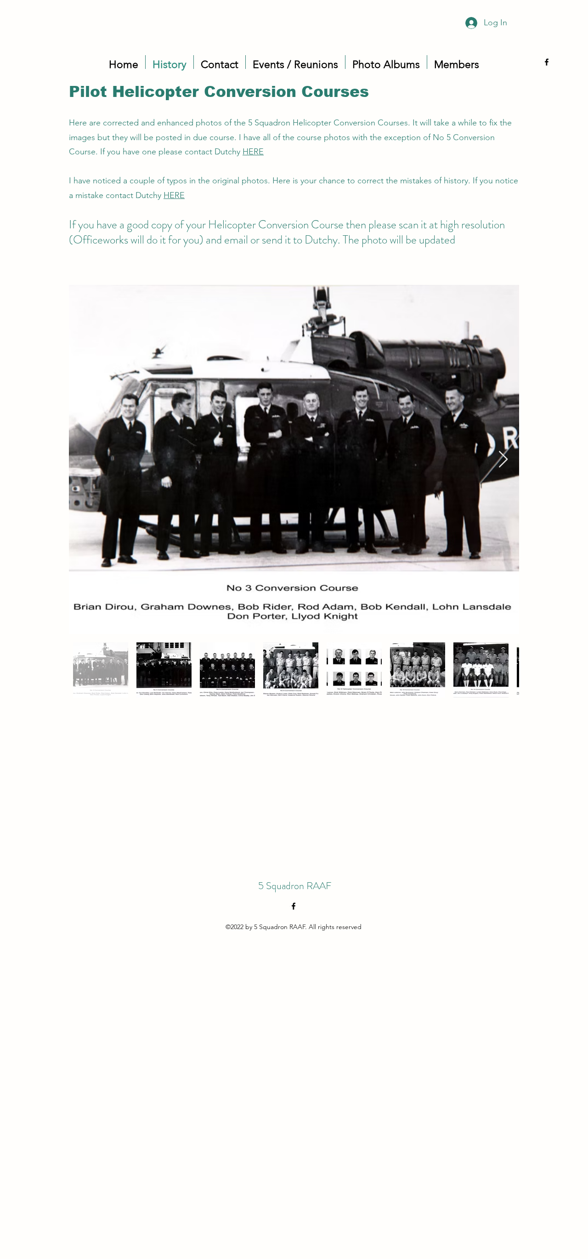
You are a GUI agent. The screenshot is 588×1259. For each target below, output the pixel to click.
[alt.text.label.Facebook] (546, 62)
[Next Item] (503, 460)
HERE (253, 152)
